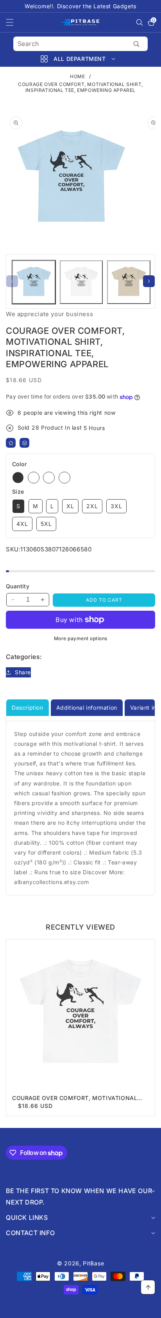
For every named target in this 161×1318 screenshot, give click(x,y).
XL (70, 506)
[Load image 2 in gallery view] (81, 282)
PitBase (93, 1263)
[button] (14, 22)
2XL (92, 506)
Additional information (86, 707)
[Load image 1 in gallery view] (33, 282)
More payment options (80, 638)
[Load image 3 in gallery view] (128, 282)
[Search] (136, 44)
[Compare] (24, 443)
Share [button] (23, 672)
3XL (116, 506)
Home (77, 76)
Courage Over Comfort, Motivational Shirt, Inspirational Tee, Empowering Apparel (74, 1098)
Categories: (24, 657)
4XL (22, 523)
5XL (46, 523)
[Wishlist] (11, 443)
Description (27, 707)
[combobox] (80, 44)
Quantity (17, 586)
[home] (80, 1309)
